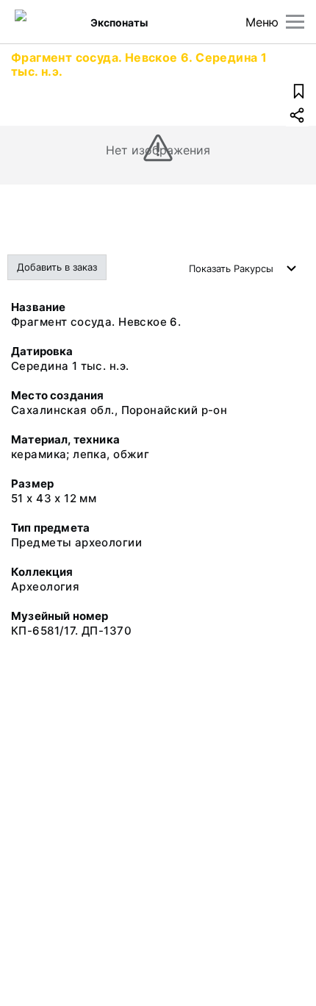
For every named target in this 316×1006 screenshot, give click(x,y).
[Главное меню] (295, 21)
